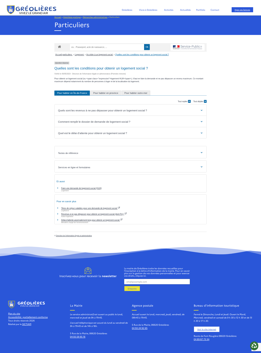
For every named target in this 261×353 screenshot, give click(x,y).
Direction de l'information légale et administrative (74, 236)
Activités (168, 9)
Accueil (57, 17)
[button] (130, 111)
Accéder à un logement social (99, 54)
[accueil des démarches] (59, 46)
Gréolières (127, 9)
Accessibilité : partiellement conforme (28, 316)
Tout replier (183, 101)
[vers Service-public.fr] (188, 47)
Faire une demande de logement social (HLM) (81, 188)
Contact (215, 9)
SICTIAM (26, 324)
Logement (79, 54)
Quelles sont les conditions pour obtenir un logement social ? (142, 54)
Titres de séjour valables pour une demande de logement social (89, 208)
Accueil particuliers (64, 54)
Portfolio (200, 9)
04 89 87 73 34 (201, 339)
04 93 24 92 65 (139, 327)
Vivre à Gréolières (148, 9)
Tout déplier (198, 101)
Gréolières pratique (72, 17)
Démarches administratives (95, 17)
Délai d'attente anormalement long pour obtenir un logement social (90, 220)
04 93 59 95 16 (77, 336)
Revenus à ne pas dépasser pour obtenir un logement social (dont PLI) (92, 214)
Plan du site (14, 313)
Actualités (185, 9)
